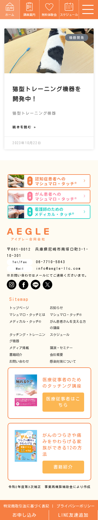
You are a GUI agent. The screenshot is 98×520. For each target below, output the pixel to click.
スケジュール (69, 14)
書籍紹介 (15, 354)
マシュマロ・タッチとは (27, 314)
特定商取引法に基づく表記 (26, 506)
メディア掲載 (19, 347)
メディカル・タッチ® (25, 321)
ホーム (9, 14)
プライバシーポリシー (76, 506)
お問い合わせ (19, 361)
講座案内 (29, 14)
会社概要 (56, 354)
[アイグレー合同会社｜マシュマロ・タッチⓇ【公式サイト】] (28, 234)
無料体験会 (49, 14)
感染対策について (63, 361)
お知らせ (56, 307)
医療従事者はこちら (63, 402)
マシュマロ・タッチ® (66, 314)
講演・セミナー (61, 347)
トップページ (19, 307)
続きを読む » (24, 127)
